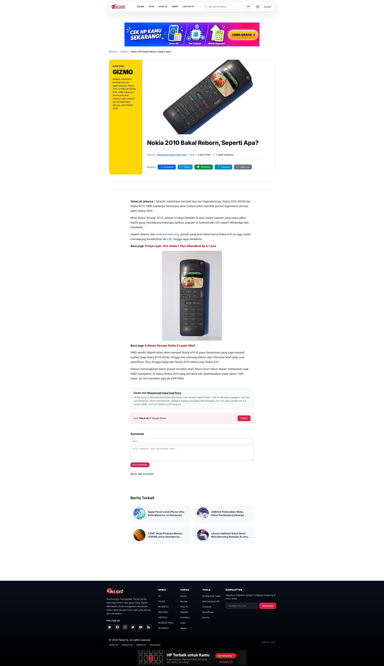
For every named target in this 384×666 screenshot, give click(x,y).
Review (184, 601)
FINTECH (162, 617)
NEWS (175, 6)
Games (183, 628)
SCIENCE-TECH (166, 622)
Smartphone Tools (211, 596)
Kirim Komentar (140, 465)
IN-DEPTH (163, 606)
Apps (183, 622)
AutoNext (185, 617)
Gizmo (183, 596)
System (267, 6)
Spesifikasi (208, 612)
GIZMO (140, 6)
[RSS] (149, 627)
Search (205, 617)
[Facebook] (117, 627)
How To (184, 606)
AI (159, 596)
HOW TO (163, 6)
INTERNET (163, 628)
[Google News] (109, 627)
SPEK (151, 6)
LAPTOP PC (189, 6)
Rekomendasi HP (210, 601)
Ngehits (184, 612)
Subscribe (267, 606)
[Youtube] (141, 627)
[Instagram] (125, 627)
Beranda (113, 51)
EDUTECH (163, 612)
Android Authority (167, 234)
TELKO (161, 601)
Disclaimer (155, 644)
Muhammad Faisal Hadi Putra (172, 154)
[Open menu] (258, 7)
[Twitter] (133, 627)
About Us (113, 644)
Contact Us (127, 644)
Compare (206, 606)
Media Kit (141, 644)
